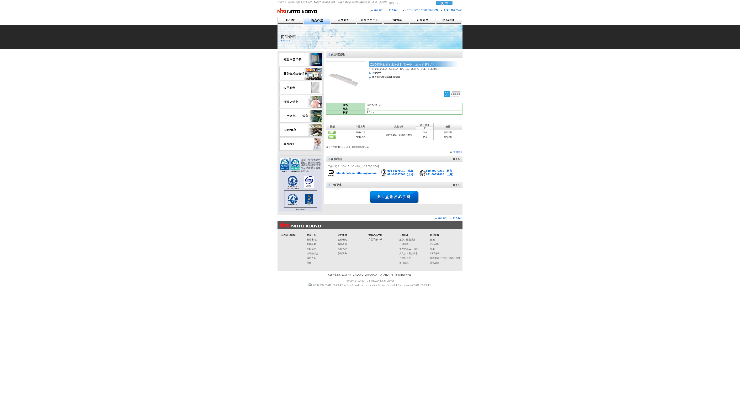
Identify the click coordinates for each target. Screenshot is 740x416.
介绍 (432, 239)
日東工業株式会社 (453, 10)
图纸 (332, 132)
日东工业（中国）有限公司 (297, 10)
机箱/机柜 (312, 239)
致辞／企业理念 (407, 239)
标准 (432, 248)
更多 (457, 159)
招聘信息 (404, 262)
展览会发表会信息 (408, 253)
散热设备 (311, 258)
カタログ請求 (370, 21)
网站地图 (378, 10)
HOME (291, 21)
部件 (309, 262)
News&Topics (288, 235)
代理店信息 (405, 258)
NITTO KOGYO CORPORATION (421, 10)
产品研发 (434, 244)
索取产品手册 (375, 235)
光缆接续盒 (312, 253)
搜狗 (444, 3)
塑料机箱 (311, 244)
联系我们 (394, 10)
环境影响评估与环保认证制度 (445, 258)
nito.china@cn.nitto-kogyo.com (356, 172)
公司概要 (404, 244)
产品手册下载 (375, 239)
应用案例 (343, 21)
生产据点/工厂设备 (408, 248)
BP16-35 (360, 132)
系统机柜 (311, 248)
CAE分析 (435, 253)
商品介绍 (317, 21)
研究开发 (423, 21)
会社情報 (396, 21)
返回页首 (457, 152)
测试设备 (434, 262)
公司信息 (404, 235)
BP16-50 (360, 137)
